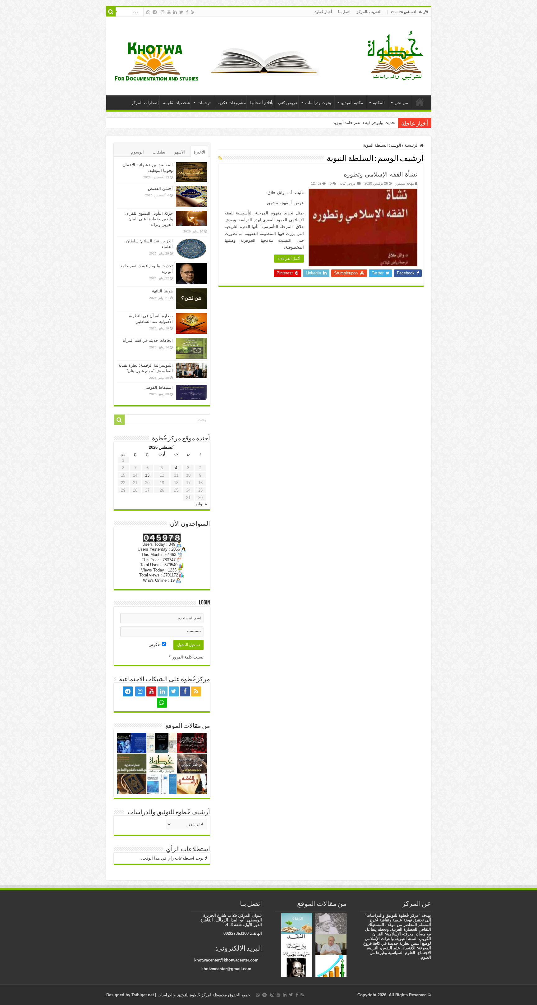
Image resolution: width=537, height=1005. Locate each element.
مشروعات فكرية (232, 102)
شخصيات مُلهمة (176, 102)
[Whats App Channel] (148, 12)
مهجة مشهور (405, 183)
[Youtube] (168, 12)
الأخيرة (199, 152)
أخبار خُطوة (323, 12)
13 (147, 475)
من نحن (401, 102)
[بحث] (111, 11)
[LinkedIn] (174, 12)
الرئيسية (420, 101)
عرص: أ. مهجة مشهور (285, 202)
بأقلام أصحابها (261, 102)
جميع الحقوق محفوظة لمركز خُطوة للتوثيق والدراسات (203, 995)
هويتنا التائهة (162, 291)
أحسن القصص (160, 188)
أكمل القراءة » (289, 258)
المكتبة (379, 102)
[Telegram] (155, 12)
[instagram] (162, 12)
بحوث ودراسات (318, 102)
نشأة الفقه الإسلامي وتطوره (380, 174)
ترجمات (204, 102)
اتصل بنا (344, 12)
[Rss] (192, 12)
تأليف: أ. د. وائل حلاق (286, 192)
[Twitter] (181, 12)
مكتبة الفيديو (352, 102)
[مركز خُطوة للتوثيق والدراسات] (396, 55)
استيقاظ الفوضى (158, 387)
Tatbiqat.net (142, 995)
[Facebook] (187, 12)
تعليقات (159, 152)
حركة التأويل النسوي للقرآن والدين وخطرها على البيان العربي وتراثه (149, 219)
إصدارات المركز (145, 102)
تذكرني (155, 644)
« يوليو (201, 504)
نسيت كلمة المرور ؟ (186, 657)
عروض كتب (288, 102)
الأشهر (179, 152)
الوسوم (137, 152)
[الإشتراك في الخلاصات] (220, 157)
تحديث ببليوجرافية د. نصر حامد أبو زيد (364, 122)
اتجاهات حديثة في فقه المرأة (148, 340)
